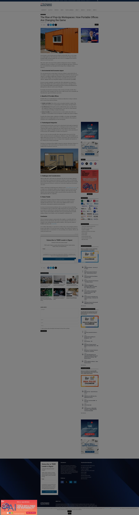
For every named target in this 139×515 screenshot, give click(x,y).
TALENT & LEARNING (69, 9)
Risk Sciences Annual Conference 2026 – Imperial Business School (90, 272)
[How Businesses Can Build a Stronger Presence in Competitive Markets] (59, 279)
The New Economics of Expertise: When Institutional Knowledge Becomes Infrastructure (46, 285)
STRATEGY (56, 9)
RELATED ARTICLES (44, 273)
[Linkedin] (53, 25)
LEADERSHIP (43, 9)
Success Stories (84, 234)
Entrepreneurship (46, 12)
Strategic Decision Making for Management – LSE (89, 337)
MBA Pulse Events (85, 239)
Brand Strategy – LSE (88, 341)
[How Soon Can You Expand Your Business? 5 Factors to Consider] (72, 292)
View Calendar (83, 305)
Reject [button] (70, 513)
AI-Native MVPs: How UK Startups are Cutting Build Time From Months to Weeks (59, 298)
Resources (53, 0)
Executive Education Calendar (87, 237)
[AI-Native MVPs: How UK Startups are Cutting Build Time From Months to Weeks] (59, 292)
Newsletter (65, 0)
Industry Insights (84, 232)
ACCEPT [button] (69, 511)
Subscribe (61, 0)
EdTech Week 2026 (87, 405)
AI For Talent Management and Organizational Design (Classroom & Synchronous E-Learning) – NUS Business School (91, 356)
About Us (44, 0)
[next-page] (43, 302)
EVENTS (94, 9)
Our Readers (49, 0)
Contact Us (87, 0)
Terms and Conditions (116, 508)
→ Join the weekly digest (59, 259)
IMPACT (77, 9)
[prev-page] (41, 302)
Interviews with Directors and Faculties (88, 231)
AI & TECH (50, 9)
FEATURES (89, 9)
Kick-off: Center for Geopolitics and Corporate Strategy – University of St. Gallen (91, 298)
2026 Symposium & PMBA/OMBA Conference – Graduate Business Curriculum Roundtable (90, 409)
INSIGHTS (82, 9)
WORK (62, 9)
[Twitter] (51, 25)
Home (41, 0)
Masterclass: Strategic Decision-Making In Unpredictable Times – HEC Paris (91, 345)
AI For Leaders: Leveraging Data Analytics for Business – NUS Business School (90, 292)
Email (44, 248)
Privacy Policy (107, 508)
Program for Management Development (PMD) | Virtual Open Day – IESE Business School (90, 286)
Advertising (78, 0)
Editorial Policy (83, 0)
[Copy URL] (56, 25)
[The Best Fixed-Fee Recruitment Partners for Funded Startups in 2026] (72, 279)
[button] (97, 0)
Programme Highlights (85, 229)
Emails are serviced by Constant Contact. (62, 255)
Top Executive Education (72, 0)
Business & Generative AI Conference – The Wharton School (91, 281)
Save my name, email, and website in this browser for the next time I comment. (56, 328)
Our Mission (57, 0)
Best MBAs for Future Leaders (87, 228)
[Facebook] (48, 25)
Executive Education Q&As (86, 236)
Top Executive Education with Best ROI (88, 226)
